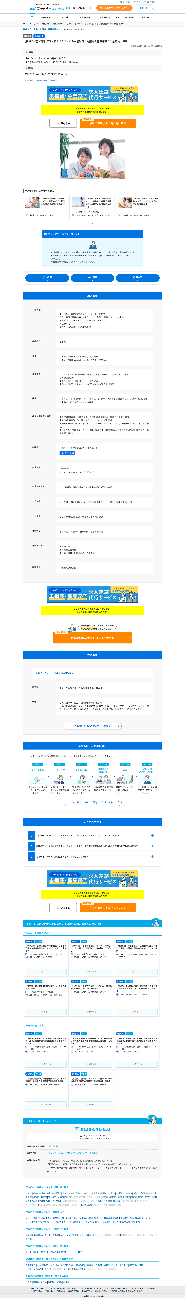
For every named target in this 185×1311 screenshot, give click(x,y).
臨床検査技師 (73, 1291)
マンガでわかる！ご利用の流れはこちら (92, 802)
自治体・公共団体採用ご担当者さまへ (63, 1288)
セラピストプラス (135, 1291)
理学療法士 (37, 1291)
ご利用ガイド (45, 17)
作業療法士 (45, 24)
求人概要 (47, 277)
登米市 (77, 24)
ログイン (144, 7)
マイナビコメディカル (30, 24)
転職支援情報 (105, 17)
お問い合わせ (122, 1288)
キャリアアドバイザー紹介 (125, 17)
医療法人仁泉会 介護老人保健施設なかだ (55, 672)
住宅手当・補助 (41, 80)
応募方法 (137, 277)
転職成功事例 (85, 17)
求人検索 (65, 17)
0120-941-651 (78, 8)
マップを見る (66, 453)
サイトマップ (136, 1288)
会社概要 (92, 277)
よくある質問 (149, 1288)
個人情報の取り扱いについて (92, 1288)
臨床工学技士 (87, 1291)
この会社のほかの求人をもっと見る (92, 726)
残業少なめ (29, 80)
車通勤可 (54, 80)
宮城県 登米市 (66, 447)
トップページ (32, 17)
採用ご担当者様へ (125, 2)
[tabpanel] (92, 156)
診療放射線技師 (101, 1291)
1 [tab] (92, 178)
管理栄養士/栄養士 (117, 1291)
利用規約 (110, 1288)
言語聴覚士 (61, 1291)
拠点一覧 (145, 17)
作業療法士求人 (58, 24)
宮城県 (69, 24)
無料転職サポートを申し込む (113, 7)
